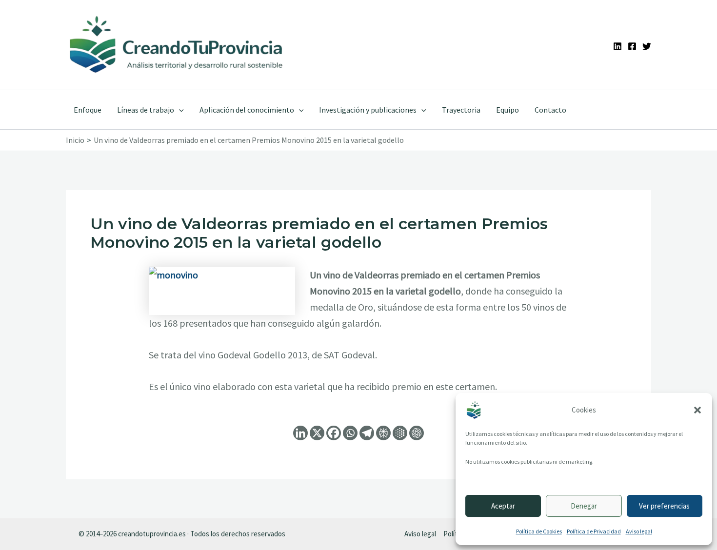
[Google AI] (400, 433)
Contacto (550, 110)
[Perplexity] (383, 433)
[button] (697, 410)
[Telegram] (366, 433)
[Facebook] (632, 46)
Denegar (584, 506)
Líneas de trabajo (145, 110)
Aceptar (503, 506)
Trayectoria (461, 110)
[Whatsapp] (350, 433)
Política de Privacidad (594, 531)
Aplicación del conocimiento (246, 110)
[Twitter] (646, 46)
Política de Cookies (539, 531)
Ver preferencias (664, 506)
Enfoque (87, 110)
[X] (317, 433)
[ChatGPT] (416, 433)
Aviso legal (639, 531)
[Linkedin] (617, 46)
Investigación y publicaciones (368, 110)
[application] (179, 109)
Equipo (507, 110)
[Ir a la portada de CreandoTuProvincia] (177, 45)
